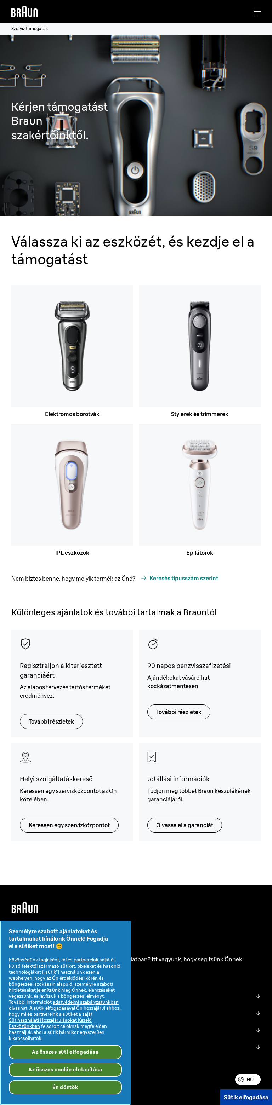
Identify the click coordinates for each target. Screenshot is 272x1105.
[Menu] (257, 11)
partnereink (86, 959)
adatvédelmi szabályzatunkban (86, 1002)
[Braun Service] (24, 11)
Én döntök (65, 1087)
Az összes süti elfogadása (65, 1052)
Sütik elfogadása (246, 1097)
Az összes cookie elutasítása (65, 1069)
